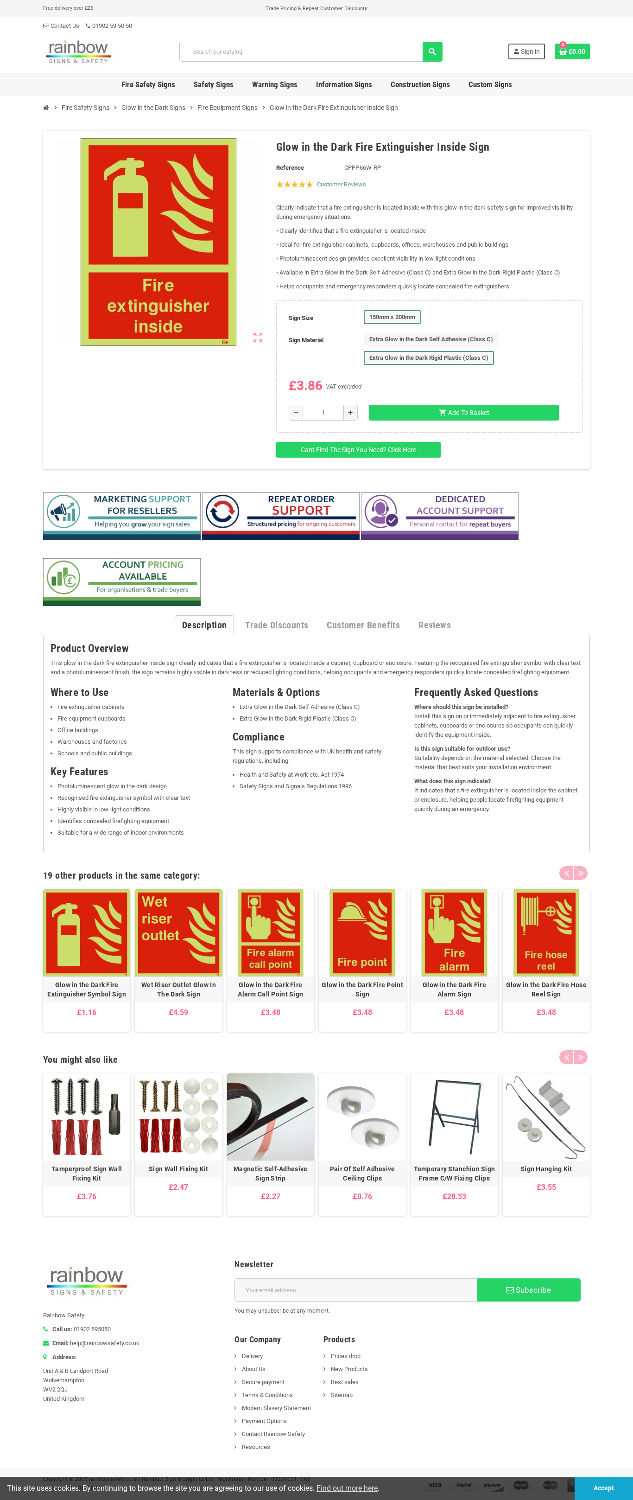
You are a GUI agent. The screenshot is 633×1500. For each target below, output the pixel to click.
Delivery (252, 1356)
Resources (255, 1446)
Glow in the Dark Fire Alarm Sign (454, 989)
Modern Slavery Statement (276, 1407)
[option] (87, 960)
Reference (290, 167)
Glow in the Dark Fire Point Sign (362, 989)
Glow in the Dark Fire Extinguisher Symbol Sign (86, 989)
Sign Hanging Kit (546, 1169)
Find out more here (347, 1488)
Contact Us (64, 25)
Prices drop (345, 1356)
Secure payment (263, 1382)
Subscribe (532, 1290)
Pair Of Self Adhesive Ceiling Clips (362, 1173)
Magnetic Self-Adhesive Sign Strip (270, 1173)
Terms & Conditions (267, 1394)
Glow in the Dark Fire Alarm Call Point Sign (270, 989)
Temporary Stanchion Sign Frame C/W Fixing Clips (454, 1173)
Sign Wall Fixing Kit (179, 1169)
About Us (253, 1369)
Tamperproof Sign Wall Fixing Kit (86, 1173)
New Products (348, 1369)
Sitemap (341, 1394)
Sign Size (301, 317)
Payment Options (264, 1420)
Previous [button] (566, 873)
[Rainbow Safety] (78, 51)
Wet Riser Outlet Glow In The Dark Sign (178, 989)
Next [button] (581, 873)
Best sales (344, 1382)
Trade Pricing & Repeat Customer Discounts (316, 9)
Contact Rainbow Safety (273, 1433)
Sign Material (306, 340)
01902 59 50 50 (108, 25)
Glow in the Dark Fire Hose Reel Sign (546, 989)
